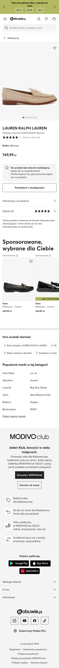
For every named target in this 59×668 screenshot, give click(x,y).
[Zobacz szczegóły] (54, 201)
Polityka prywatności (28, 653)
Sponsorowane (9, 255)
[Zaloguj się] (39, 19)
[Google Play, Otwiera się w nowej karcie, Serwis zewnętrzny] (18, 563)
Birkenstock (9, 409)
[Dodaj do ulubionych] (55, 48)
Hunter (34, 380)
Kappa (34, 402)
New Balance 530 (40, 394)
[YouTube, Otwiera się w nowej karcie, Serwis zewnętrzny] (24, 620)
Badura (7, 402)
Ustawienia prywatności (35, 649)
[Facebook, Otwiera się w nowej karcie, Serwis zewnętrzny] (34, 620)
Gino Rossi (8, 373)
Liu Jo (33, 373)
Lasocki (7, 387)
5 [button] (21, 137)
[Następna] (54, 7)
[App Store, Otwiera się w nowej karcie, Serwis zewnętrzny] (40, 563)
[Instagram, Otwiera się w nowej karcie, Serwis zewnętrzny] (14, 620)
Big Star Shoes (38, 387)
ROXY (33, 409)
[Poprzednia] (4, 7)
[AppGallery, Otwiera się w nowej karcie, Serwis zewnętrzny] (29, 571)
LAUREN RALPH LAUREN (25, 128)
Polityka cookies (20, 662)
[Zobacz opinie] (54, 211)
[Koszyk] (54, 19)
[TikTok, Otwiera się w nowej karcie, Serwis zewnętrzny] (44, 620)
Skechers (8, 380)
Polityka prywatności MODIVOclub (28, 658)
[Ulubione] (46, 19)
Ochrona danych (39, 662)
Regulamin (15, 649)
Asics (5, 394)
